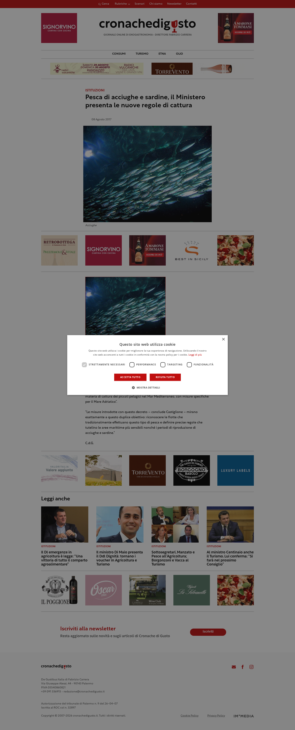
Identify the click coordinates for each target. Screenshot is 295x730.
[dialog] (147, 365)
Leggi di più (195, 355)
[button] (147, 387)
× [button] (223, 339)
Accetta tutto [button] (130, 377)
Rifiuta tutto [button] (165, 377)
